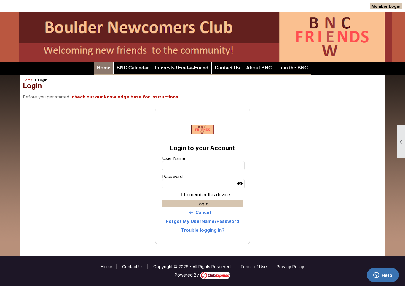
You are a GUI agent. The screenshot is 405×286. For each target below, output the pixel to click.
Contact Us (227, 67)
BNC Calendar (133, 67)
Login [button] (202, 203)
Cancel (200, 212)
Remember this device (207, 194)
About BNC (259, 67)
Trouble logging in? (202, 230)
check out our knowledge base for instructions (125, 97)
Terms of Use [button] (253, 266)
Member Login (386, 6)
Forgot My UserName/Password (202, 221)
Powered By (187, 274)
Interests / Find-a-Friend (181, 67)
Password (172, 176)
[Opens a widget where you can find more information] (382, 275)
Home (103, 67)
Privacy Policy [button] (290, 266)
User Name (173, 158)
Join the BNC (293, 67)
